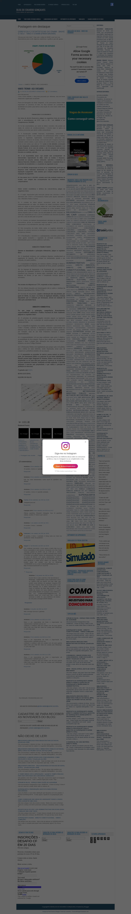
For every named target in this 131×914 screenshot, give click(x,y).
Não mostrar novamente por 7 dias (66, 471)
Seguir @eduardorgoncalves (65, 466)
